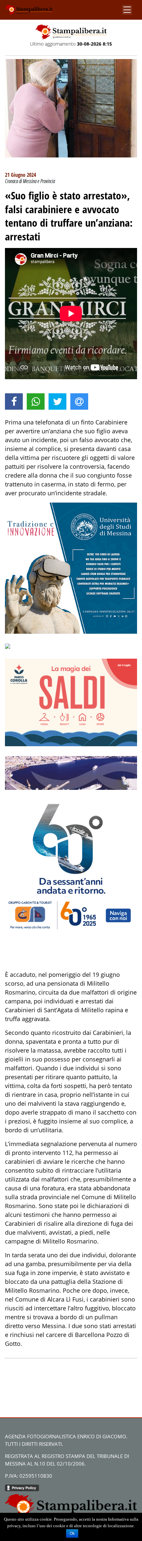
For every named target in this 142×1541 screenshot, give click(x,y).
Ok (72, 1533)
